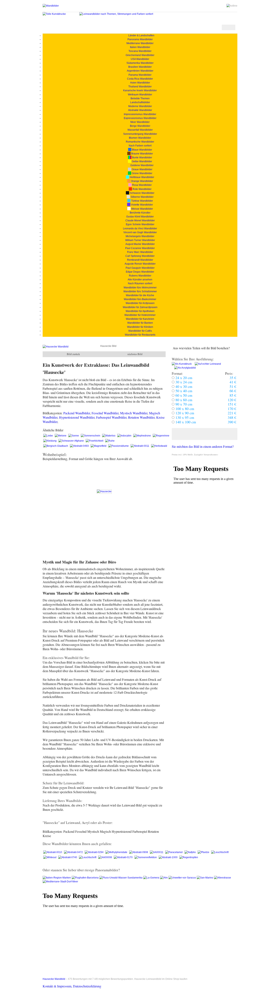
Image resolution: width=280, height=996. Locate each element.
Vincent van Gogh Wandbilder (140, 232)
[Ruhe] (110, 440)
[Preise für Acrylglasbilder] (184, 367)
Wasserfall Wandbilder (140, 129)
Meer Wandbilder (140, 122)
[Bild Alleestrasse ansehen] (222, 877)
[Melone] (61, 435)
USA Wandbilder (140, 59)
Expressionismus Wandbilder (140, 118)
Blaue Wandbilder (141, 149)
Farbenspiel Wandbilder (111, 417)
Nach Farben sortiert (140, 145)
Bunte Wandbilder (141, 157)
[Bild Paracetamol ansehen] (174, 852)
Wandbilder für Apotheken (140, 311)
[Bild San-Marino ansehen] (205, 877)
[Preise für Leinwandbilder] (206, 363)
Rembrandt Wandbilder (140, 259)
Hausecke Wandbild (54, 979)
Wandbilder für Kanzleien (140, 319)
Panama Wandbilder (140, 74)
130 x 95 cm (184, 417)
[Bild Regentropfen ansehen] (189, 857)
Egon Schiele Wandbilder (140, 224)
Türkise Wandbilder (142, 200)
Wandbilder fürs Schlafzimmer (140, 291)
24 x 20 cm (183, 377)
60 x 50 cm (183, 395)
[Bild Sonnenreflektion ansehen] (146, 857)
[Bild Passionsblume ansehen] (119, 445)
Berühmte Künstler (140, 212)
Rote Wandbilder (141, 189)
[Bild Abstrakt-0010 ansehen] (53, 852)
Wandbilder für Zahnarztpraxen (140, 307)
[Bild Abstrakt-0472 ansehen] (73, 852)
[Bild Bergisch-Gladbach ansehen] (56, 445)
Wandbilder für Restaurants (140, 334)
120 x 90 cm (184, 412)
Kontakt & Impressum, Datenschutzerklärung (72, 986)
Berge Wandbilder (140, 125)
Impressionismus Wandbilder (140, 114)
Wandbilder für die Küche (140, 295)
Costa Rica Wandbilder (140, 78)
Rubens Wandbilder (140, 275)
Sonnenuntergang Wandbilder (140, 133)
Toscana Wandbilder (140, 51)
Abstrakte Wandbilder (140, 110)
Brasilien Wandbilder (140, 66)
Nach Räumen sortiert (140, 283)
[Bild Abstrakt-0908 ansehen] (139, 852)
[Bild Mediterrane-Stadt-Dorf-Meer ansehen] (60, 881)
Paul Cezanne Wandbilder (140, 248)
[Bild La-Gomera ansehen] (151, 877)
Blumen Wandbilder (140, 137)
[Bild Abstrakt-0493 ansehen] (79, 445)
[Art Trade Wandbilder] (51, 5)
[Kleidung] (50, 440)
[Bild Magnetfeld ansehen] (99, 445)
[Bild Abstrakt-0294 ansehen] (94, 852)
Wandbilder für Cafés (140, 330)
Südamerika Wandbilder (140, 63)
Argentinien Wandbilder (140, 70)
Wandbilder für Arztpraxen (140, 303)
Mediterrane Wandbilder (140, 43)
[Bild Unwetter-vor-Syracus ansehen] (182, 877)
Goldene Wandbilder (142, 165)
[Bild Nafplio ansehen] (190, 852)
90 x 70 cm (183, 404)
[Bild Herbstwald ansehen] (159, 445)
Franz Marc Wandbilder (140, 252)
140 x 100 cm (185, 421)
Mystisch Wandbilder (133, 413)
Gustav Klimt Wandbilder (140, 216)
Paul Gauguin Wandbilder (140, 267)
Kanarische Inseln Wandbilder (140, 90)
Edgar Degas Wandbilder (140, 271)
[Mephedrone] (142, 435)
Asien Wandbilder (140, 82)
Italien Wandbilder (140, 47)
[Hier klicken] (204, 434)
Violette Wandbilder (141, 204)
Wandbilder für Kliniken (140, 327)
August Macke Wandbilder (140, 244)
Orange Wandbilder (141, 181)
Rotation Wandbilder (141, 417)
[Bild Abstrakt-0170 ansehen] (123, 857)
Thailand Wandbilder (140, 86)
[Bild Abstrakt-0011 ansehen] (140, 445)
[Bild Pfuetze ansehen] (204, 852)
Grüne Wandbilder (141, 173)
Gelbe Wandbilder (141, 161)
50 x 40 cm (183, 390)
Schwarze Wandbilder (141, 193)
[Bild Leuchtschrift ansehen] (220, 852)
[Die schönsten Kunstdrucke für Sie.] (54, 14)
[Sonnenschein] (90, 435)
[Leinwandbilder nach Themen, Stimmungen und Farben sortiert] (116, 14)
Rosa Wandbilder (142, 185)
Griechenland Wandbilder (140, 55)
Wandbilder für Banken (140, 322)
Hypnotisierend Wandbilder (76, 417)
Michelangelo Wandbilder (140, 236)
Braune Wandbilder (142, 153)
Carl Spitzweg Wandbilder (140, 256)
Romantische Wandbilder (140, 141)
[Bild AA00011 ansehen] (157, 852)
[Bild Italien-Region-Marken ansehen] (57, 877)
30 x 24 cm (183, 381)
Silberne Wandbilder (142, 196)
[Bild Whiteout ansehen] (50, 857)
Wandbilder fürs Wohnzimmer (140, 287)
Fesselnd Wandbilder (105, 413)
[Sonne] (74, 435)
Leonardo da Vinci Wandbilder (140, 228)
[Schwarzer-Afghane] (71, 440)
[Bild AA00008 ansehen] (105, 857)
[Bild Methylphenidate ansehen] (117, 852)
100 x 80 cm (184, 408)
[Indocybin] (125, 435)
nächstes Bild (134, 354)
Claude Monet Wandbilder (140, 220)
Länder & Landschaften (140, 35)
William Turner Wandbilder (140, 240)
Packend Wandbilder (76, 413)
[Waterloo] (109, 435)
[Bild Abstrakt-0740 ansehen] (68, 857)
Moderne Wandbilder (140, 106)
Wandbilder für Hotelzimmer (140, 315)
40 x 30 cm (183, 386)
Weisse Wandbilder (142, 208)
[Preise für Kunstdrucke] (182, 363)
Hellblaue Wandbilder (141, 177)
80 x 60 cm (183, 399)
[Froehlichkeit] (95, 440)
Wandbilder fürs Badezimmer (140, 299)
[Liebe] (48, 435)
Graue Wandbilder (141, 169)
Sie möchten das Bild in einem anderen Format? (203, 446)
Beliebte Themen (140, 98)
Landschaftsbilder (140, 102)
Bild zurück (73, 354)
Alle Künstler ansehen (140, 279)
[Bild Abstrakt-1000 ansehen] (168, 857)
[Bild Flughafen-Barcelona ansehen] (85, 877)
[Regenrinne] (161, 435)
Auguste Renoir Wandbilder (140, 263)
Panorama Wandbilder (140, 39)
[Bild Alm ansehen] (164, 877)
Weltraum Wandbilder (140, 94)
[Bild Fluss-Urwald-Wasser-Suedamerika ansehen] (121, 877)
